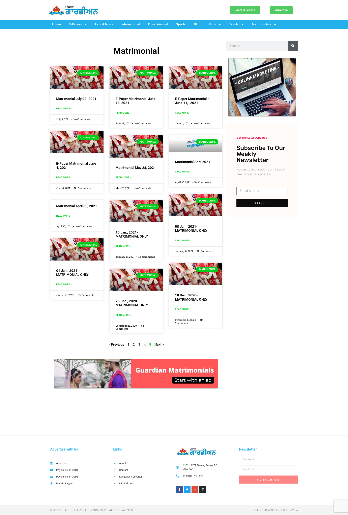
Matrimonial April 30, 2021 (76, 206)
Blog (197, 24)
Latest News (104, 24)
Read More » (64, 108)
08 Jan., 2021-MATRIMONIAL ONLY (191, 228)
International (130, 24)
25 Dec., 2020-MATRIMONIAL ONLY (132, 303)
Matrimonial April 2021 (192, 162)
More (212, 24)
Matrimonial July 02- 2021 (76, 99)
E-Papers (75, 24)
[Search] (293, 46)
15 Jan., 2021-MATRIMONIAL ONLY (132, 234)
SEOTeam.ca (290, 510)
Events (234, 24)
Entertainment (158, 24)
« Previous (116, 344)
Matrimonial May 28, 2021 (136, 168)
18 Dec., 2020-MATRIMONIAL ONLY (191, 297)
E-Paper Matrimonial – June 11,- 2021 (192, 101)
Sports (181, 24)
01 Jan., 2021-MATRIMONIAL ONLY (72, 273)
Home (56, 24)
